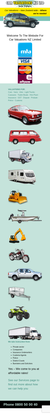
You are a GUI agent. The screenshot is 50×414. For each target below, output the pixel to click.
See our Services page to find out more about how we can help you (23, 384)
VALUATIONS (14, 89)
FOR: (22, 89)
